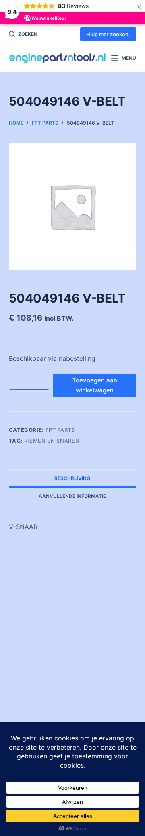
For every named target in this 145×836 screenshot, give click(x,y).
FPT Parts (60, 430)
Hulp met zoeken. (108, 34)
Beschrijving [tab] (72, 478)
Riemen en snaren (51, 440)
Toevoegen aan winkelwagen (94, 385)
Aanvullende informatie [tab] (72, 496)
